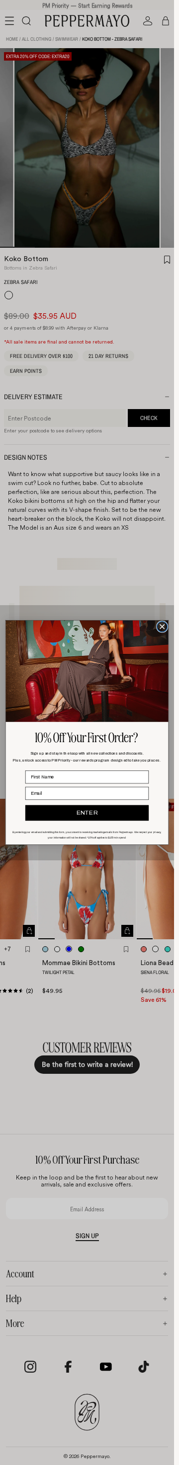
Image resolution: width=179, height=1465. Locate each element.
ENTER (87, 813)
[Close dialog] (162, 627)
